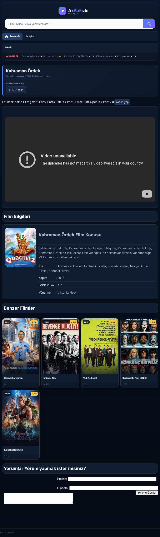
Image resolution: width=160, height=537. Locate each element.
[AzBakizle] (80, 10)
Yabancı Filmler (59, 270)
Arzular (54, 56)
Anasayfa (10, 76)
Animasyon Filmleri (24, 76)
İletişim (30, 36)
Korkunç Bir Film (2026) (79, 56)
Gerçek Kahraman (34, 56)
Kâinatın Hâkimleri (108, 56)
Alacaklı (129, 56)
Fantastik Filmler (95, 266)
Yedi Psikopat (90, 378)
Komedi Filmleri (118, 266)
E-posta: (63, 488)
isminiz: (62, 478)
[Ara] (149, 24)
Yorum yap (122, 102)
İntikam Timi (50, 378)
